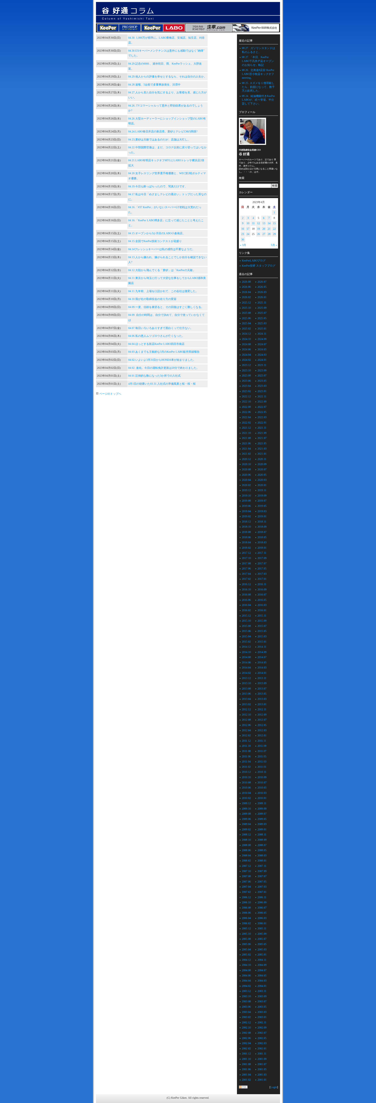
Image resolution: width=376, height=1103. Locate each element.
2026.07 (262, 281)
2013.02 (246, 704)
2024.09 (262, 339)
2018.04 (246, 542)
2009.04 (246, 824)
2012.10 (246, 714)
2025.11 (262, 302)
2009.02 (246, 829)
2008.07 (262, 845)
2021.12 (246, 427)
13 (263, 223)
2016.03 (262, 605)
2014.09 (262, 652)
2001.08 (246, 1064)
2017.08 (246, 563)
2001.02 (246, 1079)
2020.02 (246, 485)
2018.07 (262, 532)
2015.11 (262, 615)
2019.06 (246, 506)
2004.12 (246, 959)
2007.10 (246, 871)
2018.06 (246, 537)
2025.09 (262, 307)
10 (248, 223)
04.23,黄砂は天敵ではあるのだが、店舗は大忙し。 (159, 139)
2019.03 (262, 511)
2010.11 (262, 772)
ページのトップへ (110, 393)
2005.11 (262, 928)
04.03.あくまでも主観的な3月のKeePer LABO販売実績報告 (164, 351)
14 (269, 223)
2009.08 (246, 813)
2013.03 (262, 699)
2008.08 (246, 845)
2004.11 (262, 959)
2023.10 (246, 370)
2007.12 (246, 865)
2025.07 (262, 312)
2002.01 (262, 1048)
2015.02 (246, 641)
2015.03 (262, 636)
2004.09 (262, 965)
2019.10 (246, 495)
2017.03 (262, 573)
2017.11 (262, 552)
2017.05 (262, 568)
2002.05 (262, 1038)
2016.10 (246, 589)
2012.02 (246, 735)
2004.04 (246, 980)
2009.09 (262, 808)
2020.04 (246, 479)
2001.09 (262, 1058)
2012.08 (246, 719)
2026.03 (262, 292)
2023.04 (246, 385)
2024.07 (262, 344)
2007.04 (246, 886)
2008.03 (262, 855)
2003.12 (246, 991)
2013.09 (262, 683)
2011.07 (262, 751)
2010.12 (246, 772)
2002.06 (246, 1038)
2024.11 (262, 333)
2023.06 (246, 380)
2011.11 (262, 740)
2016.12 (246, 584)
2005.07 (262, 938)
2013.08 (246, 688)
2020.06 (246, 474)
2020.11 (262, 459)
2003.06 (246, 1006)
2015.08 (246, 626)
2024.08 (246, 344)
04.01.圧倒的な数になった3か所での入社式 (154, 375)
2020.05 (262, 474)
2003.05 (262, 1006)
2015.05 (262, 631)
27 (263, 234)
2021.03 (262, 448)
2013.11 (262, 678)
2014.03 (262, 667)
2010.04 (246, 793)
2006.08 (246, 907)
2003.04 (246, 1012)
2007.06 (246, 881)
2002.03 (262, 1043)
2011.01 (262, 766)
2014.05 (262, 662)
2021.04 (246, 448)
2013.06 (246, 693)
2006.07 (262, 907)
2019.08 (246, 500)
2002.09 (262, 1027)
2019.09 (262, 495)
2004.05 (262, 975)
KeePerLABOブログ (254, 260)
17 (248, 228)
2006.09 (262, 902)
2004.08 (246, 970)
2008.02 (246, 860)
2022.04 (246, 417)
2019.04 (246, 511)
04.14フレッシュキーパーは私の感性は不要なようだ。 (161, 249)
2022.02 (246, 422)
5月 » (274, 245)
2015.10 (246, 620)
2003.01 (262, 1017)
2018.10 (246, 526)
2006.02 (246, 923)
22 (274, 228)
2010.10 (246, 777)
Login (273, 1087)
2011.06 (246, 756)
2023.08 (246, 375)
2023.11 (262, 365)
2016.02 (246, 610)
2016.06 (246, 599)
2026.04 (246, 292)
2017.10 (246, 558)
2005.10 (246, 933)
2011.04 (246, 761)
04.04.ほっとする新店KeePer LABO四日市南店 (156, 343)
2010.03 (262, 793)
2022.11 (262, 396)
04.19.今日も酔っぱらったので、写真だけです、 (157, 186)
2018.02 (246, 547)
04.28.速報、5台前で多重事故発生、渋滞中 (154, 84)
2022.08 (246, 406)
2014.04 (246, 667)
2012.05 (262, 725)
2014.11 (262, 646)
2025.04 (246, 323)
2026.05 (262, 286)
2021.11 (262, 427)
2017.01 (262, 578)
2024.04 (246, 354)
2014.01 (262, 672)
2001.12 (246, 1053)
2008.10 (246, 839)
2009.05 (262, 819)
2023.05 (262, 380)
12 (258, 223)
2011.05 (262, 756)
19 (258, 228)
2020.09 (262, 464)
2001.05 (262, 1069)
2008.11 (262, 834)
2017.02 (246, 578)
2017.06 (246, 568)
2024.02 (246, 359)
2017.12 (246, 552)
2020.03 (262, 479)
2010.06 (246, 787)
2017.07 (262, 563)
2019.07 (262, 500)
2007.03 (262, 886)
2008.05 (262, 850)
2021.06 (246, 443)
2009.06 (246, 819)
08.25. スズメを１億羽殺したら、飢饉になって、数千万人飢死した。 (258, 87)
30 (242, 239)
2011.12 (246, 740)
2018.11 (262, 521)
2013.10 (246, 683)
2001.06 (246, 1069)
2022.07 (262, 406)
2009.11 (262, 803)
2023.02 (246, 391)
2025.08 (246, 312)
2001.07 (262, 1064)
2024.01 (262, 359)
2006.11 (262, 897)
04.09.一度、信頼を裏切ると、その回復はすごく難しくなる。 (166, 307)
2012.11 (262, 709)
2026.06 (246, 286)
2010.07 (262, 782)
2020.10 (246, 464)
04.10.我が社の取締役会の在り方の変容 (152, 299)
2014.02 (246, 672)
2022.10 (246, 401)
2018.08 (246, 532)
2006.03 (262, 918)
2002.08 (246, 1032)
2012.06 (246, 725)
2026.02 (246, 297)
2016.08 (246, 594)
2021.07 (262, 438)
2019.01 (262, 516)
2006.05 (262, 912)
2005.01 (262, 954)
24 (248, 234)
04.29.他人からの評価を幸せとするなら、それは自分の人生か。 (167, 76)
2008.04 (246, 855)
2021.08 (246, 438)
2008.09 (262, 839)
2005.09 (262, 933)
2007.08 (246, 876)
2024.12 (246, 333)
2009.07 (262, 813)
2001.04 (246, 1074)
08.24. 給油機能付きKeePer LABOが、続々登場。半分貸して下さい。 (258, 100)
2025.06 (246, 318)
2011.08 (246, 751)
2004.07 (262, 970)
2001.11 (262, 1053)
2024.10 (246, 339)
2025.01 (262, 328)
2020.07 (262, 469)
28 (269, 234)
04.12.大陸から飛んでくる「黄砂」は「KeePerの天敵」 (161, 270)
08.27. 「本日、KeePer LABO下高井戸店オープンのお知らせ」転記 (258, 61)
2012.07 (262, 719)
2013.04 (246, 699)
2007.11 (262, 865)
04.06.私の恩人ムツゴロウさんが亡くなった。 (156, 335)
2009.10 (246, 808)
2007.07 (262, 876)
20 (263, 228)
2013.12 (246, 678)
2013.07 (262, 688)
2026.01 (262, 297)
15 (274, 223)
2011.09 (262, 745)
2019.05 (262, 506)
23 (242, 234)
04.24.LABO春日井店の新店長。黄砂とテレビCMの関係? (162, 131)
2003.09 (262, 996)
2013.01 (262, 704)
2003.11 (262, 991)
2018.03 (262, 542)
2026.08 (246, 281)
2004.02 (246, 986)
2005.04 (246, 949)
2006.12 (246, 897)
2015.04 (246, 636)
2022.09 (262, 401)
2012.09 (262, 714)
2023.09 (262, 370)
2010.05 (262, 787)
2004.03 (262, 980)
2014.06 (246, 662)
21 (269, 228)
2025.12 (246, 302)
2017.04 (246, 573)
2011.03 (262, 761)
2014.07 (262, 657)
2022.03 (262, 417)
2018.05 (262, 537)
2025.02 (246, 328)
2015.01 (262, 641)
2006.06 (246, 912)
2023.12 (246, 365)
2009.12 (246, 803)
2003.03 (262, 1012)
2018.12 (246, 521)
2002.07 (262, 1032)
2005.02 (246, 954)
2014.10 (246, 652)
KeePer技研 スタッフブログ (258, 265)
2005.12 (246, 928)
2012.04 (246, 730)
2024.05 (262, 349)
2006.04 (246, 918)
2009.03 (262, 824)
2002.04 (246, 1043)
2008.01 (262, 860)
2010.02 (246, 798)
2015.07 (262, 626)
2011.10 (246, 745)
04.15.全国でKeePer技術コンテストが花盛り (155, 241)
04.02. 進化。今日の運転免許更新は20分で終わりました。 (163, 367)
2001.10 (246, 1058)
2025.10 (246, 307)
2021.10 (246, 433)
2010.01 (262, 798)
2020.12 (246, 459)
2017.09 (262, 558)
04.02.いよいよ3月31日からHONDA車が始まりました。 (162, 359)
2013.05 (262, 693)
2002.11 (262, 1022)
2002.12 (246, 1022)
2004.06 (246, 975)
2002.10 (246, 1027)
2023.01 (262, 391)
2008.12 (246, 834)
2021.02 (246, 453)
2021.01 (262, 453)
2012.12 (246, 709)
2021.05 (262, 443)
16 (242, 228)
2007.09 (262, 871)
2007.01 (262, 892)
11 (253, 223)
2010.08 (246, 782)
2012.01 (262, 735)
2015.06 (246, 631)
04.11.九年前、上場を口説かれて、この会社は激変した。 (163, 291)
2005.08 (246, 938)
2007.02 (246, 892)
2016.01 (262, 610)
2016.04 (246, 605)
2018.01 (262, 547)
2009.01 (262, 829)
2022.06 (246, 412)
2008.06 (246, 850)
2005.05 (262, 944)
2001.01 (262, 1079)
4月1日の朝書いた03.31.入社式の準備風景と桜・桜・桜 (162, 383)
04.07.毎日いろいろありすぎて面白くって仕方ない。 (160, 328)
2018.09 (262, 526)
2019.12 (246, 490)
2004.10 (246, 965)
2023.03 (262, 385)
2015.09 (262, 620)
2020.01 (262, 485)
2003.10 (246, 996)
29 (274, 234)
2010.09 (262, 777)
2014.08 (246, 657)
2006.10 (246, 902)
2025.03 (262, 323)
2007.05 (262, 881)
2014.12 (246, 646)
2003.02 (246, 1017)
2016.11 (262, 584)
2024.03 (262, 354)
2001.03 (262, 1074)
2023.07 (262, 375)
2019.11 (262, 490)
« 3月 (243, 245)
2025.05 (262, 318)
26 (258, 234)
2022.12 (246, 396)
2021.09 (262, 433)
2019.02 (246, 516)
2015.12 (246, 615)
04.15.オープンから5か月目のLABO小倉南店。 (156, 233)
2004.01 (262, 986)
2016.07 (262, 594)
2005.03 (262, 949)
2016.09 (262, 589)
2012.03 (262, 730)
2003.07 (262, 1001)
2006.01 (262, 923)
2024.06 (246, 349)
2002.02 (246, 1048)
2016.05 (262, 599)
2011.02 (246, 766)
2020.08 (246, 469)
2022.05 (262, 412)
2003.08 (246, 1001)
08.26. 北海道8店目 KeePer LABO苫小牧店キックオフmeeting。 (258, 74)
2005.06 (246, 944)
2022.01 (262, 422)
